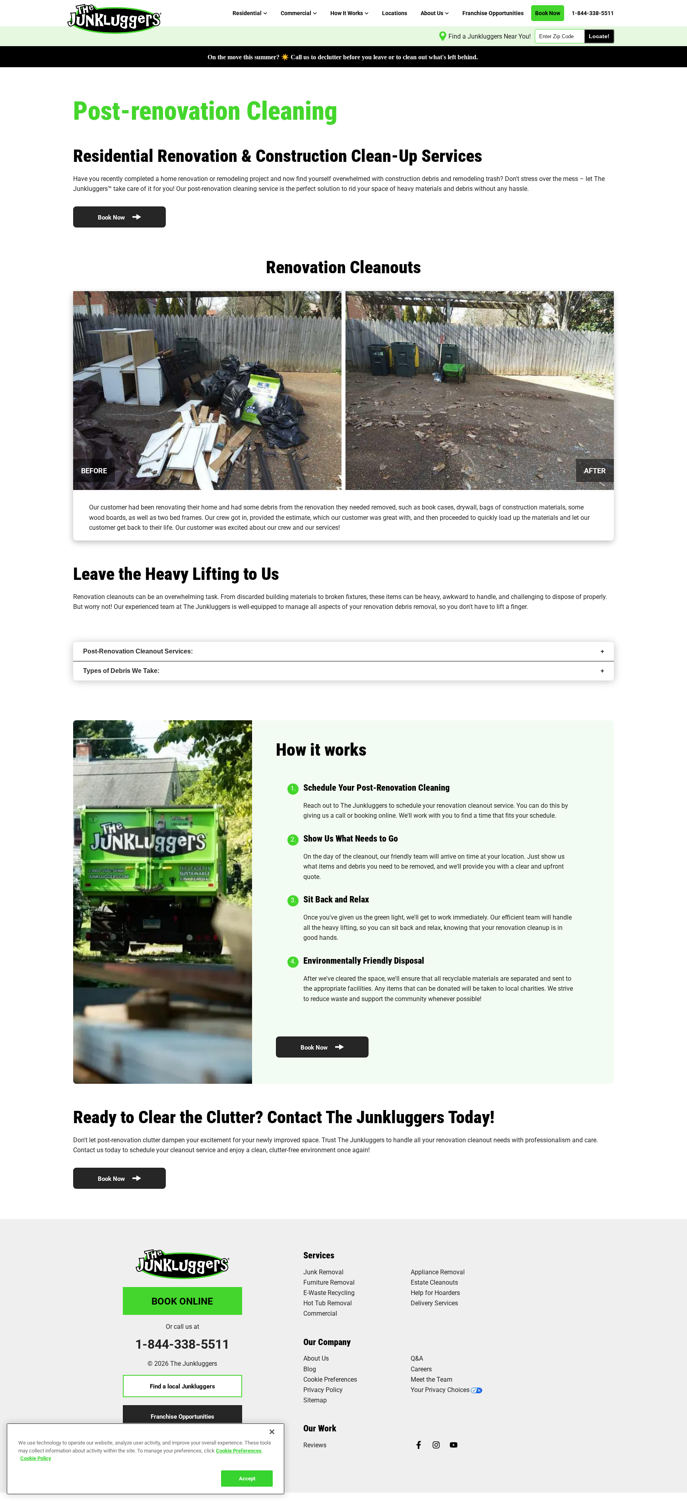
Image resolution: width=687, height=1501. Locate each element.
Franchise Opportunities (182, 1416)
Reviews (314, 1445)
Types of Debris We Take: (121, 670)
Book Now (112, 217)
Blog (309, 1369)
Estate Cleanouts (434, 1282)
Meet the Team (431, 1379)
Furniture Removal (329, 1282)
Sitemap (315, 1400)
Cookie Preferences (239, 1450)
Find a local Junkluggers (182, 1386)
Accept (247, 1478)
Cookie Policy (35, 1458)
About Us (316, 1358)
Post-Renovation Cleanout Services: (138, 651)
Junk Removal (323, 1271)
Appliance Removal (438, 1271)
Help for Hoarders (435, 1292)
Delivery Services (434, 1303)
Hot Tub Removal (327, 1303)
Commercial (320, 1313)
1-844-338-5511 (182, 1344)
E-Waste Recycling (329, 1292)
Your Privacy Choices (440, 1389)
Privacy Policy (323, 1389)
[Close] (272, 1432)
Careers (421, 1369)
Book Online (182, 1301)
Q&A (417, 1358)
